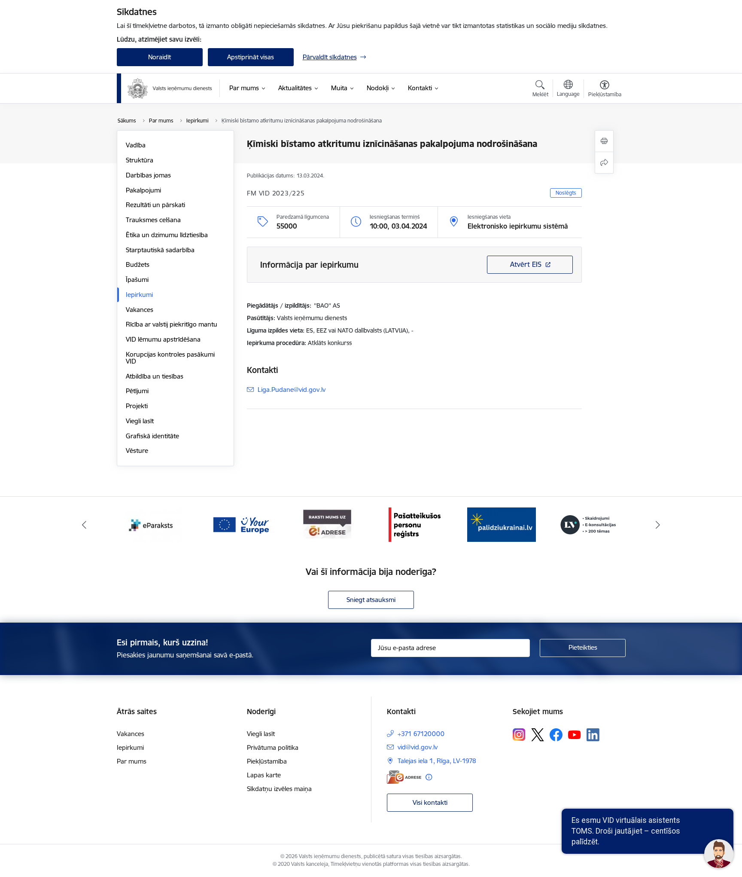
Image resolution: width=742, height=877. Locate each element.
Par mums (131, 761)
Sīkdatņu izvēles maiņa (279, 789)
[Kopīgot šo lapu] (604, 162)
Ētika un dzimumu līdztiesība (167, 235)
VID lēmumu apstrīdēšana (163, 339)
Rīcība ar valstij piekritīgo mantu (171, 324)
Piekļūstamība (267, 761)
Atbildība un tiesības (154, 376)
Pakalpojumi (143, 190)
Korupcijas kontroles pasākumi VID (170, 357)
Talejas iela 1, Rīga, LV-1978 (437, 761)
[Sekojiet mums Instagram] (519, 734)
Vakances (139, 310)
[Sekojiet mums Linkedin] (593, 734)
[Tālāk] (658, 524)
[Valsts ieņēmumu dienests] (170, 88)
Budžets (137, 264)
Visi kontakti (430, 802)
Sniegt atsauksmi (371, 600)
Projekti (137, 406)
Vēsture (137, 450)
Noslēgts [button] (566, 192)
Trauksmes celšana (153, 220)
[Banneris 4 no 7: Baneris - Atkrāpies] (588, 524)
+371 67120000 (421, 734)
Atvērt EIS (525, 264)
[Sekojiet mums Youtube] (574, 734)
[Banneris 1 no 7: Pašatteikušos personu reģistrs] (327, 524)
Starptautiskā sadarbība (160, 250)
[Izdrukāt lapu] (604, 141)
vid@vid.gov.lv (418, 747)
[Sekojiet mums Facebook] (556, 734)
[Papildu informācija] (429, 777)
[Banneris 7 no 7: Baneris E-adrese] (240, 524)
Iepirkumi (139, 294)
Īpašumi (137, 279)
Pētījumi (137, 391)
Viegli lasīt (140, 421)
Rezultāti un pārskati (155, 205)
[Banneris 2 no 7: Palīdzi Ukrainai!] (414, 524)
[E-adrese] (404, 777)
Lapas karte (264, 775)
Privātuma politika (272, 747)
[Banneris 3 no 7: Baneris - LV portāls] (501, 524)
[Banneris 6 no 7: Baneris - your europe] (153, 524)
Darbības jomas (148, 175)
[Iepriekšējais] (84, 524)
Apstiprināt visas (250, 57)
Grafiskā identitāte (152, 436)
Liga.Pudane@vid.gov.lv (291, 389)
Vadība (136, 145)
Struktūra (139, 160)
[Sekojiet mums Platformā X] (537, 734)
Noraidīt (159, 57)
